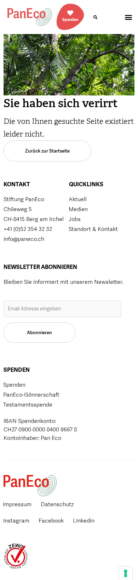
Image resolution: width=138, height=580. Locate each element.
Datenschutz (57, 504)
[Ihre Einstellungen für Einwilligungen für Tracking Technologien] (125, 573)
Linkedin (83, 520)
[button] (95, 17)
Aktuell (78, 199)
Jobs (75, 219)
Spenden (70, 19)
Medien (78, 209)
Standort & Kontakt (93, 229)
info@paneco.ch (24, 239)
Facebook (51, 520)
